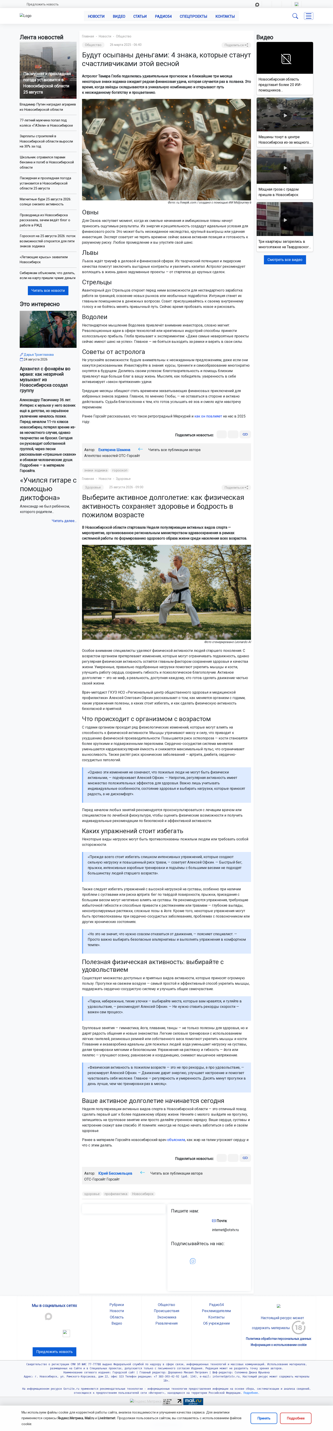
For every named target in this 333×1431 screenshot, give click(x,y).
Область (117, 1317)
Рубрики (116, 1305)
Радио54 (163, 16)
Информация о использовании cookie (279, 1345)
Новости (96, 16)
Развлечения (166, 1323)
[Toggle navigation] (308, 16)
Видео (119, 16)
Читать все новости (48, 290)
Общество (123, 36)
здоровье (92, 1194)
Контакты (225, 16)
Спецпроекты (193, 16)
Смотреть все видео (285, 260)
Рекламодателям (216, 1311)
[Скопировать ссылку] (245, 434)
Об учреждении (216, 1323)
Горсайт (113, 1179)
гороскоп (119, 470)
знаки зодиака (95, 470)
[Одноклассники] (233, 434)
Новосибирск (143, 1194)
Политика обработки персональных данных (278, 1338)
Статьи (140, 16)
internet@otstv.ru (225, 1230)
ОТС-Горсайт (129, 456)
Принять (263, 1418)
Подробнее (296, 1418)
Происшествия (166, 1311)
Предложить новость (43, 4)
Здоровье (123, 479)
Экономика (166, 1317)
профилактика (116, 1194)
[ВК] (222, 434)
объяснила (176, 1140)
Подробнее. (250, 1392)
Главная (88, 36)
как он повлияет (208, 416)
